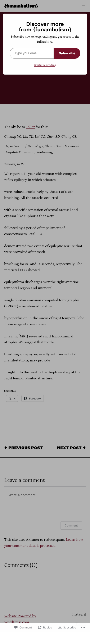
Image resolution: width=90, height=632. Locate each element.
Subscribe (67, 53)
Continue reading (45, 65)
